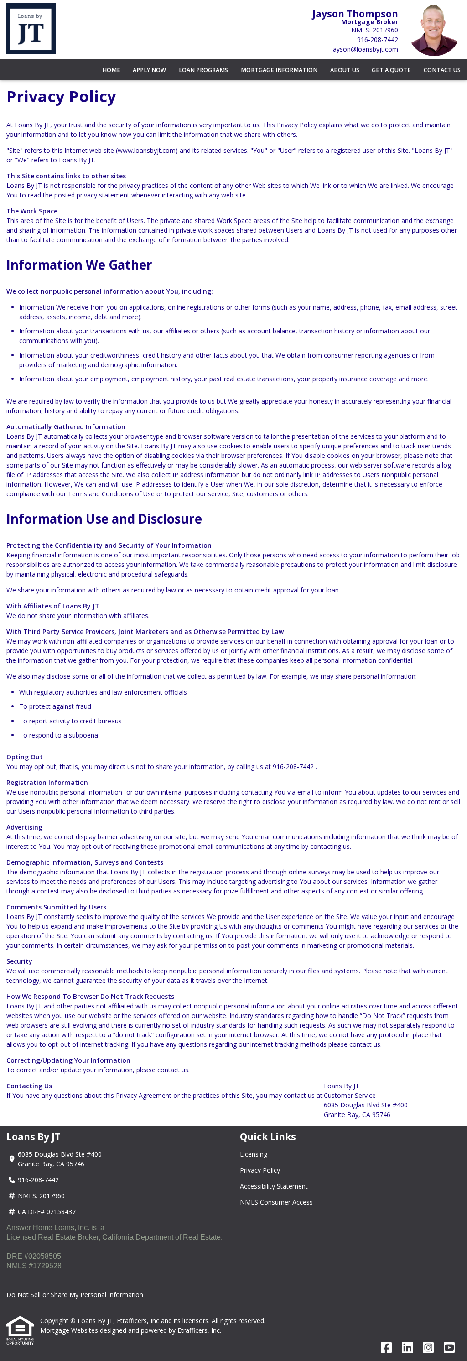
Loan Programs (203, 70)
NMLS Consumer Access (276, 1202)
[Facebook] (386, 1348)
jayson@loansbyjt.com (364, 49)
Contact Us (442, 70)
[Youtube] (449, 1348)
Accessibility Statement (274, 1186)
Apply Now (149, 70)
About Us (344, 70)
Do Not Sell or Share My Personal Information (74, 1294)
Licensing (253, 1154)
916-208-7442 (377, 39)
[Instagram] (428, 1348)
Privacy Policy (260, 1170)
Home (111, 70)
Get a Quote (391, 70)
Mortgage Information (279, 70)
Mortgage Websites (70, 1330)
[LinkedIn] (407, 1348)
